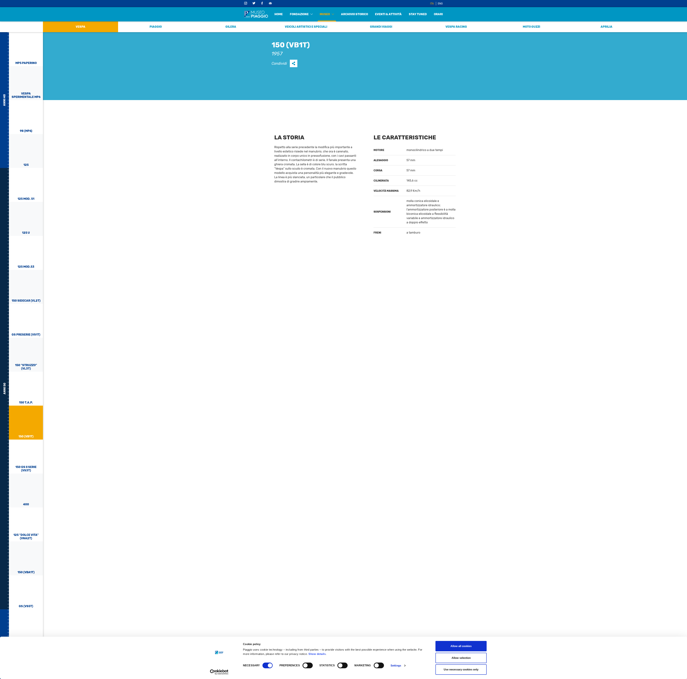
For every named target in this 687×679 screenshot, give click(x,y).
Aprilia (606, 26)
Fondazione (299, 14)
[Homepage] (256, 14)
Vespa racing (456, 26)
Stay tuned (418, 14)
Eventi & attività (388, 14)
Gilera (230, 26)
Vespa (80, 26)
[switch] (308, 665)
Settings (396, 665)
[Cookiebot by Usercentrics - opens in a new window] (219, 672)
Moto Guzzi (531, 26)
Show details (317, 653)
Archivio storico (354, 14)
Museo (325, 14)
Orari (438, 14)
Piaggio (156, 26)
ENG (440, 3)
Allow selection (461, 657)
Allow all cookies (461, 646)
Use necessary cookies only (461, 669)
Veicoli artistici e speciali (306, 26)
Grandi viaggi (381, 26)
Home (278, 14)
